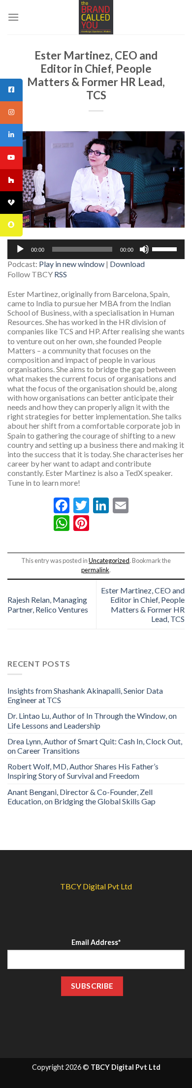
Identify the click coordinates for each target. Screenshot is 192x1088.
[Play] (20, 249)
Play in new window (71, 263)
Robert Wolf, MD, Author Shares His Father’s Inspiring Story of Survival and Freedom (83, 771)
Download (127, 263)
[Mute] (144, 249)
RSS (60, 274)
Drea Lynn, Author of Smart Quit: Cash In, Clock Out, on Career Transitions (94, 745)
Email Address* (96, 942)
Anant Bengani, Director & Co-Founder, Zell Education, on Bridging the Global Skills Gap (81, 796)
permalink (95, 570)
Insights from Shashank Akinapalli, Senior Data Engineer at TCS (85, 695)
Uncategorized (109, 560)
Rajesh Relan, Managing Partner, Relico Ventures (47, 604)
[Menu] (13, 17)
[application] (96, 249)
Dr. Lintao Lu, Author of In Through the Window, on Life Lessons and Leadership (92, 720)
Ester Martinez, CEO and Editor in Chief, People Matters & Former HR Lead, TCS (143, 604)
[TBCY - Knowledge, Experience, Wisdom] (96, 17)
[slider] (166, 248)
